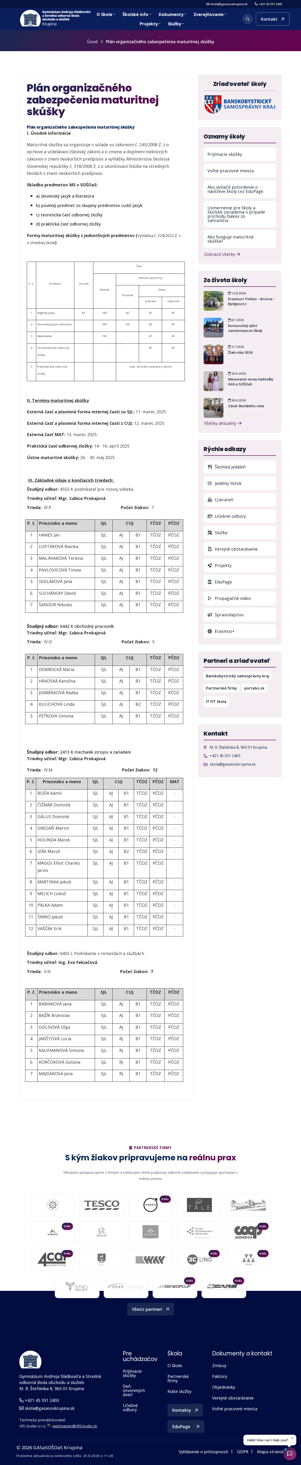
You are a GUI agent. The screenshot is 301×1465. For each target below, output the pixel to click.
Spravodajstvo (229, 614)
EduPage (245, 582)
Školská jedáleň (230, 467)
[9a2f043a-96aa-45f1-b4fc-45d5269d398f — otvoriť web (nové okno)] (199, 1232)
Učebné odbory (230, 516)
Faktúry (219, 1376)
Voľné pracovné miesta (230, 170)
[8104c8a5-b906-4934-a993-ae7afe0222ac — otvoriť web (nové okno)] (248, 1205)
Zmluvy (219, 1365)
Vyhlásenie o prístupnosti (203, 1452)
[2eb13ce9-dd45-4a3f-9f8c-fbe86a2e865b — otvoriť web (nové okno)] (101, 1205)
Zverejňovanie (209, 14)
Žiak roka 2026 (240, 352)
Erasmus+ (224, 631)
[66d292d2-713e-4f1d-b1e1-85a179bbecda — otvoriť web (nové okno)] (150, 1205)
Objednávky (223, 1387)
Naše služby (179, 1391)
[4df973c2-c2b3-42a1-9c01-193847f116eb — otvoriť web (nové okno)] (175, 1286)
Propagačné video (232, 598)
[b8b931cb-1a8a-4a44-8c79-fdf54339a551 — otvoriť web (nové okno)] (77, 1287)
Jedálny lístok (245, 483)
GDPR (242, 1452)
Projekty (148, 24)
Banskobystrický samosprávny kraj (239, 676)
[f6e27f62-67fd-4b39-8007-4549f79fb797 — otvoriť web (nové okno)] (101, 1259)
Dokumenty (170, 14)
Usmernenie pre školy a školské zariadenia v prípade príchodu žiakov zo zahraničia (236, 214)
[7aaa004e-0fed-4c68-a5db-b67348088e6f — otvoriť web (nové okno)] (199, 1205)
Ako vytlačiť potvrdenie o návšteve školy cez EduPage (235, 189)
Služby (174, 24)
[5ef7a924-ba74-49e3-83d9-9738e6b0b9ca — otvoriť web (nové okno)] (126, 1287)
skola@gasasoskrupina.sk (229, 4)
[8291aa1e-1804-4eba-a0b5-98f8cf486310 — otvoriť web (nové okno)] (53, 1232)
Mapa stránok (271, 1452)
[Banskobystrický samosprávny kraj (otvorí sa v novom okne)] (240, 104)
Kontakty (181, 1410)
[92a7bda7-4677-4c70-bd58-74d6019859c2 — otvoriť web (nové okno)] (150, 1232)
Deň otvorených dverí (134, 1390)
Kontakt (269, 19)
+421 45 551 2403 (270, 4)
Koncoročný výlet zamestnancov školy (245, 328)
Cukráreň (223, 499)
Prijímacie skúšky (224, 154)
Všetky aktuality (221, 422)
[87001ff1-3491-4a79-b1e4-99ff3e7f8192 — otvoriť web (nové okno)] (102, 1232)
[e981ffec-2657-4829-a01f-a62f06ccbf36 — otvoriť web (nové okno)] (150, 1259)
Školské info (135, 14)
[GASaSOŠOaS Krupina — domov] (55, 18)
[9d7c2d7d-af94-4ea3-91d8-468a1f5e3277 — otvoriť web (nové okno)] (248, 1232)
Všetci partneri (147, 1309)
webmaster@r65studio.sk (74, 1426)
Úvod (92, 41)
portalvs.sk (255, 688)
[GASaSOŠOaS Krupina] (30, 1359)
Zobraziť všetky (220, 253)
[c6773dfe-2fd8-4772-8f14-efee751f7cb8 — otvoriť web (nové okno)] (199, 1259)
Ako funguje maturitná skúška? (230, 239)
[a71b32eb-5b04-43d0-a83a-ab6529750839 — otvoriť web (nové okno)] (52, 1259)
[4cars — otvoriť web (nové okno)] (224, 1286)
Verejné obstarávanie (236, 549)
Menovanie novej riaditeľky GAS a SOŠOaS (250, 381)
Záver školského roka (246, 405)
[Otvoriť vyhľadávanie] (248, 19)
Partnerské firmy (221, 688)
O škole (104, 14)
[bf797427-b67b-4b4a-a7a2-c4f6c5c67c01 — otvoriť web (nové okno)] (248, 1259)
